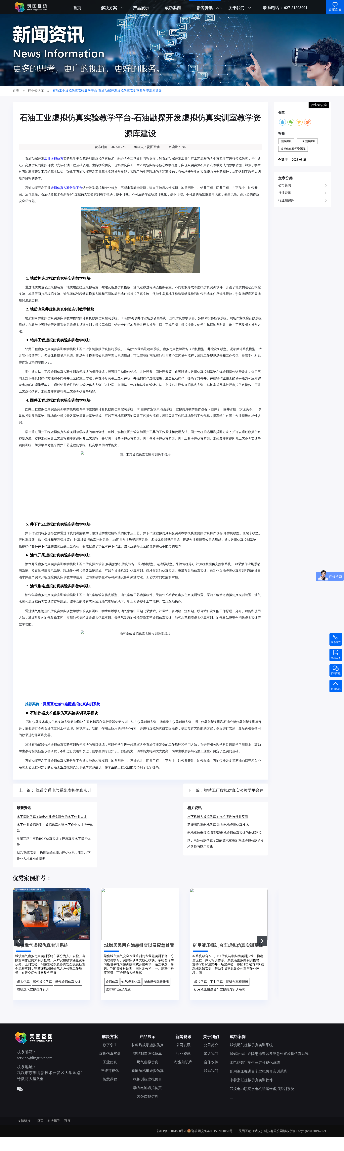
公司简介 (211, 1045)
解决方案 (109, 8)
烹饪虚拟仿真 (147, 1096)
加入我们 (211, 1054)
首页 (77, 8)
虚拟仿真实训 (110, 1054)
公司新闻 (284, 185)
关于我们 (236, 8)
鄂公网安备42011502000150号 (212, 1131)
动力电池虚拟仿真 (147, 1088)
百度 (67, 1121)
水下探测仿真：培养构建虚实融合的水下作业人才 (52, 816)
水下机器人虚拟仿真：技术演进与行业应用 (217, 816)
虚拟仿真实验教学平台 (66, 188)
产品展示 (141, 8)
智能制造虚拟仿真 (147, 1054)
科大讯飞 (54, 1121)
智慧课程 (110, 1079)
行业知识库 (286, 200)
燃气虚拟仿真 (147, 1062)
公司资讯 (183, 1045)
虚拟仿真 (286, 141)
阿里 (40, 1121)
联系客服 (335, 10)
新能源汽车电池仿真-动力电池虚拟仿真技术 (218, 824)
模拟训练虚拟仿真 (147, 1079)
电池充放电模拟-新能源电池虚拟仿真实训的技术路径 (224, 832)
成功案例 (173, 8)
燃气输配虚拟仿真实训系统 (78, 704)
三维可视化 (110, 1071)
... (231, 1098)
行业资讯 (284, 192)
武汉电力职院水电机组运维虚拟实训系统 (262, 1089)
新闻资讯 (205, 8)
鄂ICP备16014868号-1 (172, 1131)
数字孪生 (110, 1045)
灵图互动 (50, 704)
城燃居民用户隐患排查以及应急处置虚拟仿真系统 (269, 1054)
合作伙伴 (211, 1062)
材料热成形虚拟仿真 (147, 1045)
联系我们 (211, 1071)
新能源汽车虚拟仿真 (147, 1071)
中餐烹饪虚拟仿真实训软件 (251, 1080)
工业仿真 (110, 1062)
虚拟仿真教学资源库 (293, 148)
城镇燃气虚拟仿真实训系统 (251, 1045)
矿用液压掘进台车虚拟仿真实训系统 (258, 1071)
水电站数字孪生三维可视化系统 (255, 1063)
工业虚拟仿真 (53, 158)
